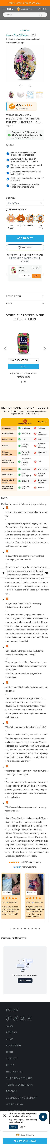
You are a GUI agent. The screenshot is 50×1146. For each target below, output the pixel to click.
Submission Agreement (21, 1098)
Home (8, 35)
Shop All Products (21, 35)
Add (30, 276)
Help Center (14, 1071)
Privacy (11, 1091)
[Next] (29, 85)
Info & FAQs (13, 1045)
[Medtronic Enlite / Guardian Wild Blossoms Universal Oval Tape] (25, 63)
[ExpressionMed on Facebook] (9, 1018)
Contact (12, 1058)
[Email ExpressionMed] (30, 1018)
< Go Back (25, 30)
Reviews (11, 1032)
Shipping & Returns (19, 1078)
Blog (9, 1052)
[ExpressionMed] (25, 9)
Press (10, 1065)
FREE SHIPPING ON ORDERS (25, 3)
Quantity (10, 198)
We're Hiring (14, 1104)
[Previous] (21, 85)
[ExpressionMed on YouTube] (16, 1018)
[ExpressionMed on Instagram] (23, 1018)
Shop (9, 1039)
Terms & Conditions (19, 1084)
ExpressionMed (20, 1111)
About (10, 1026)
